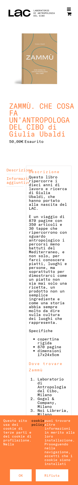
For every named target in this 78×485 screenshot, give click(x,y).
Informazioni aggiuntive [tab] (14, 180)
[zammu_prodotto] (39, 58)
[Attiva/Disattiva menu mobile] (69, 9)
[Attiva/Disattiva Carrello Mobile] (69, 14)
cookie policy (37, 422)
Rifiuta (52, 475)
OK (21, 475)
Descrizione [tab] (14, 169)
